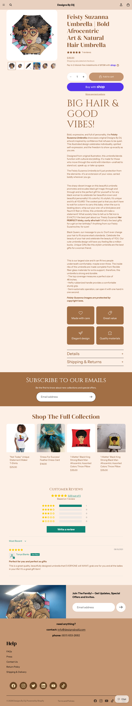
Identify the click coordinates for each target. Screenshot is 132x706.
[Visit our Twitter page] (33, 685)
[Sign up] (91, 396)
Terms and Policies (66, 701)
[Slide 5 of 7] (45, 66)
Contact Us (12, 661)
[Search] (10, 4)
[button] (48, 506)
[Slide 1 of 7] (11, 66)
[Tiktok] (112, 701)
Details (73, 353)
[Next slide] (53, 35)
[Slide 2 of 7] (20, 66)
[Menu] (3, 5)
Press (9, 656)
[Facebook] (95, 701)
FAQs (9, 651)
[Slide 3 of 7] (28, 66)
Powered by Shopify (35, 701)
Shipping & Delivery (16, 672)
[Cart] (128, 4)
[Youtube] (106, 701)
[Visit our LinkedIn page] (43, 685)
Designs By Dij (19, 701)
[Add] (60, 447)
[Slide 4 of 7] (36, 66)
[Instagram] (101, 701)
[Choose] (30, 447)
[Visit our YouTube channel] (53, 685)
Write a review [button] (66, 529)
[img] (16, 549)
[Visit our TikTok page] (63, 685)
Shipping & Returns (84, 361)
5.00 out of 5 (74, 495)
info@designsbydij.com (71, 629)
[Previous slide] (10, 35)
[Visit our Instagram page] (23, 685)
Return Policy (13, 666)
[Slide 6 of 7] (53, 66)
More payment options (95, 94)
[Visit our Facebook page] (13, 685)
